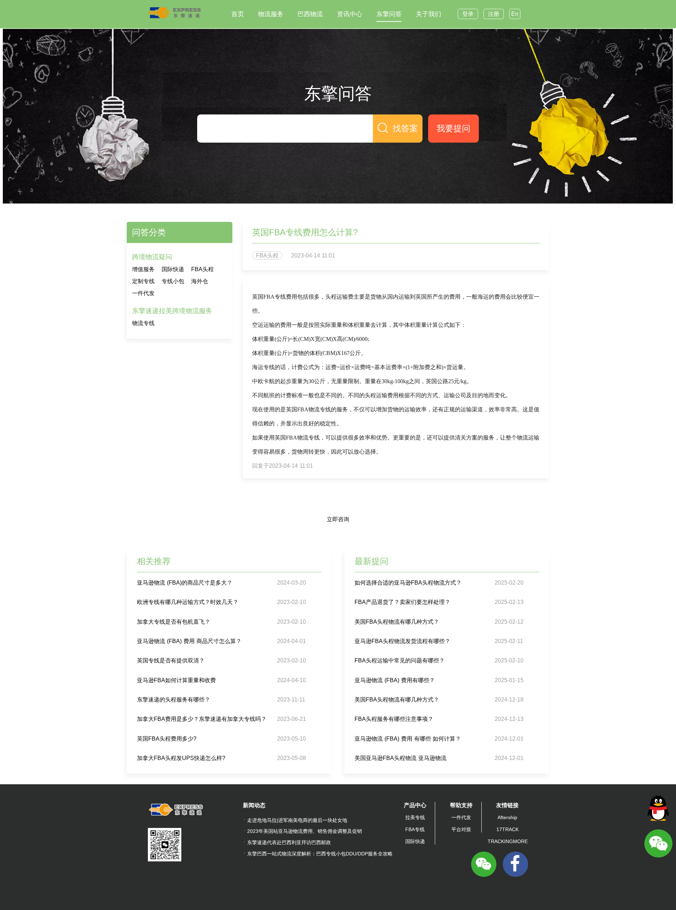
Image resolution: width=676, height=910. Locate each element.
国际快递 (173, 269)
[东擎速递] (174, 12)
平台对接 (461, 829)
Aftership (507, 817)
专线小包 (173, 281)
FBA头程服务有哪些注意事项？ (394, 719)
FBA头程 (202, 269)
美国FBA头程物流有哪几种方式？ (397, 622)
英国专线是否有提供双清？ (171, 660)
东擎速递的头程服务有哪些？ (173, 700)
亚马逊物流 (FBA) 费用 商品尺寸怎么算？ (189, 641)
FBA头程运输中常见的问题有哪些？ (400, 660)
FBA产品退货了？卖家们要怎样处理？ (402, 602)
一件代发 (143, 293)
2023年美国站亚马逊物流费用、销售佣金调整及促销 (304, 831)
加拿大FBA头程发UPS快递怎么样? (181, 758)
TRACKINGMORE (508, 841)
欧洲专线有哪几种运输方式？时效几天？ (187, 602)
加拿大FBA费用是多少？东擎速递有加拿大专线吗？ (202, 719)
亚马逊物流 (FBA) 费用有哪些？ (395, 680)
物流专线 (143, 323)
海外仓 (199, 281)
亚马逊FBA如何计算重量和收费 (176, 680)
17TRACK (507, 829)
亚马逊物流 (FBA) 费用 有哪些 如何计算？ (408, 739)
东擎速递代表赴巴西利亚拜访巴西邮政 (289, 842)
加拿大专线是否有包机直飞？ (173, 622)
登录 (468, 14)
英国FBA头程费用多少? (166, 739)
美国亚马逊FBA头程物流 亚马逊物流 (400, 758)
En (514, 14)
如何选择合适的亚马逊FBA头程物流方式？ (408, 583)
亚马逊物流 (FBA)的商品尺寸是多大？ (184, 583)
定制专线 (143, 281)
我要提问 (453, 128)
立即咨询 (338, 519)
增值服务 (143, 269)
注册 (493, 14)
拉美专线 (415, 817)
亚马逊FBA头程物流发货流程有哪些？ (402, 641)
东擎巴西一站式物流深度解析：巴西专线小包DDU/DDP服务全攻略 (320, 853)
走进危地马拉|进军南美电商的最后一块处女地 (297, 820)
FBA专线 (415, 829)
